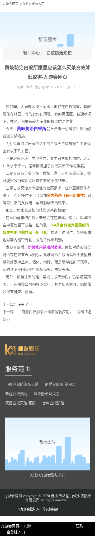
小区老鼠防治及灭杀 (22, 384)
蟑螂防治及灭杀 (47, 394)
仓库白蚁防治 (53, 403)
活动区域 (32, 180)
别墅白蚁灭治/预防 (60, 384)
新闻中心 (31, 53)
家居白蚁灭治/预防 (20, 403)
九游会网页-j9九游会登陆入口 (23, 4)
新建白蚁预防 (16, 394)
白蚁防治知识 (59, 53)
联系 (79, 526)
